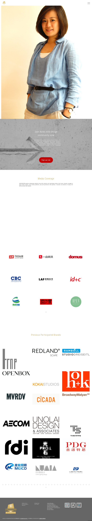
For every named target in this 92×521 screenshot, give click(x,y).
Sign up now (46, 160)
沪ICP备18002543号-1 (24, 518)
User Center (37, 504)
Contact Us (24, 505)
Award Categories (25, 504)
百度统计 (41, 518)
